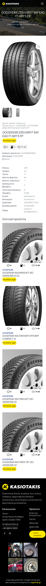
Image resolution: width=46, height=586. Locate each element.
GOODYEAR (21, 125)
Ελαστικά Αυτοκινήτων (13, 124)
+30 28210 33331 (10, 528)
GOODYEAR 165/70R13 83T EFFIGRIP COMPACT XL (20, 337)
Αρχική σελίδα (8, 123)
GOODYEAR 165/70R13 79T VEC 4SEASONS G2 (18, 464)
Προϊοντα (24, 22)
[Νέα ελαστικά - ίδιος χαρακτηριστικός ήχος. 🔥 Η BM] (15, 550)
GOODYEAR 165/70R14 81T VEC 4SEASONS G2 (17, 400)
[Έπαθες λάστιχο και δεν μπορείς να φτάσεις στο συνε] (15, 565)
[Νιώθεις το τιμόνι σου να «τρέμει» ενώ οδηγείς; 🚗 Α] (31, 565)
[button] (38, 46)
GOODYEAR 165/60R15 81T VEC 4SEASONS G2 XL (18, 274)
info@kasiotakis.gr (10, 524)
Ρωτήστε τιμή (9, 140)
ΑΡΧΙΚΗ (15, 22)
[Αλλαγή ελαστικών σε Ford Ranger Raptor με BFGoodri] (31, 550)
